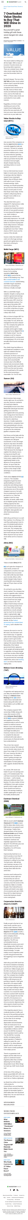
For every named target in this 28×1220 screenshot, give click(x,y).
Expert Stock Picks (12, 6)
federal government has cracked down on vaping (13, 622)
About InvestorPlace (7, 1195)
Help (5, 1197)
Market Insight (7, 1117)
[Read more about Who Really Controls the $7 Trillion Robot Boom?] (19, 1162)
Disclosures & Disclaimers (18, 1197)
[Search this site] (25, 1)
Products (16, 1195)
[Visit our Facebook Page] (10, 1190)
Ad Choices (17, 1199)
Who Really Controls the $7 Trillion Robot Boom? (8, 1166)
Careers (8, 1197)
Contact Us (21, 1195)
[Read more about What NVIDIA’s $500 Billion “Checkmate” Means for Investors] (19, 1120)
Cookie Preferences (17, 1203)
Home (5, 6)
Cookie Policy (8, 1203)
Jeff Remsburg (7, 1174)
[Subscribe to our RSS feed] (17, 1190)
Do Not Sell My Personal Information (13, 1201)
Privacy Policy (10, 1199)
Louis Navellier (7, 1134)
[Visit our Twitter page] (14, 1190)
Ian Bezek (7, 40)
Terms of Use (10, 1206)
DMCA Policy (17, 1206)
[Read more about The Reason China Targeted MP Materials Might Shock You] (19, 1141)
